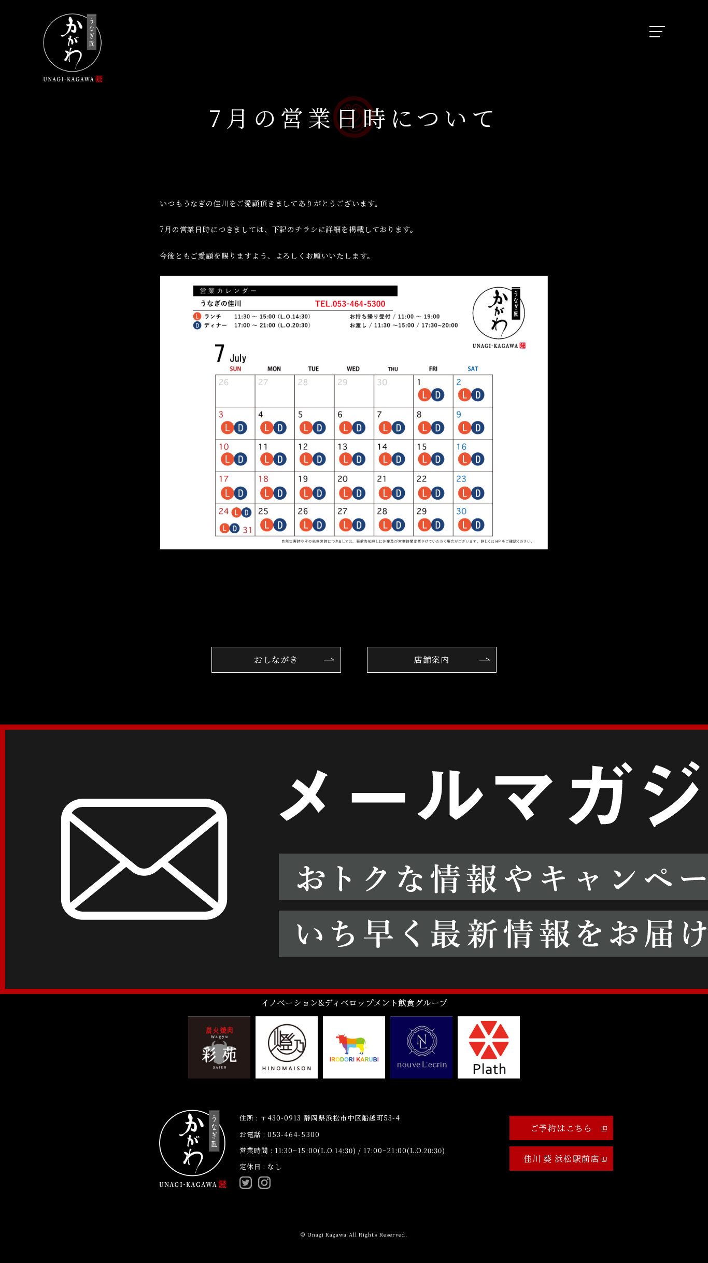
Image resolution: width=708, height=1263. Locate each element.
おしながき (276, 659)
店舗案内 (431, 659)
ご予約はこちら (561, 1128)
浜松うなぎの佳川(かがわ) (73, 48)
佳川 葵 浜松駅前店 (561, 1159)
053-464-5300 (293, 1134)
